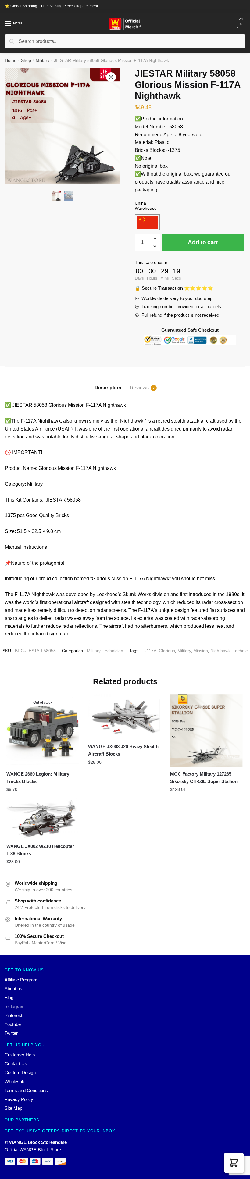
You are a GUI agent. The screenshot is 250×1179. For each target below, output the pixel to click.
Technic (240, 650)
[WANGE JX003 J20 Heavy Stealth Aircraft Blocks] (124, 717)
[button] (234, 1163)
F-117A (149, 650)
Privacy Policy (19, 1099)
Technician (113, 650)
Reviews (139, 387)
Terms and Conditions (26, 1090)
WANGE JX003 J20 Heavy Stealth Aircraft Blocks (123, 750)
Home (10, 60)
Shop (26, 60)
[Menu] (8, 23)
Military (42, 60)
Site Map (13, 1108)
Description (108, 387)
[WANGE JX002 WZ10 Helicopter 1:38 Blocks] (42, 818)
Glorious (167, 650)
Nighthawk (220, 650)
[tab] (108, 382)
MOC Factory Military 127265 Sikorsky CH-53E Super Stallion (204, 777)
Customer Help (20, 1054)
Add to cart (203, 242)
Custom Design (20, 1072)
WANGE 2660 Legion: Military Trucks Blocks (37, 777)
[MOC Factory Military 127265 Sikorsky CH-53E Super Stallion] (206, 730)
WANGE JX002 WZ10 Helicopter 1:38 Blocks (40, 850)
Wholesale (15, 1081)
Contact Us (16, 1063)
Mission (200, 650)
